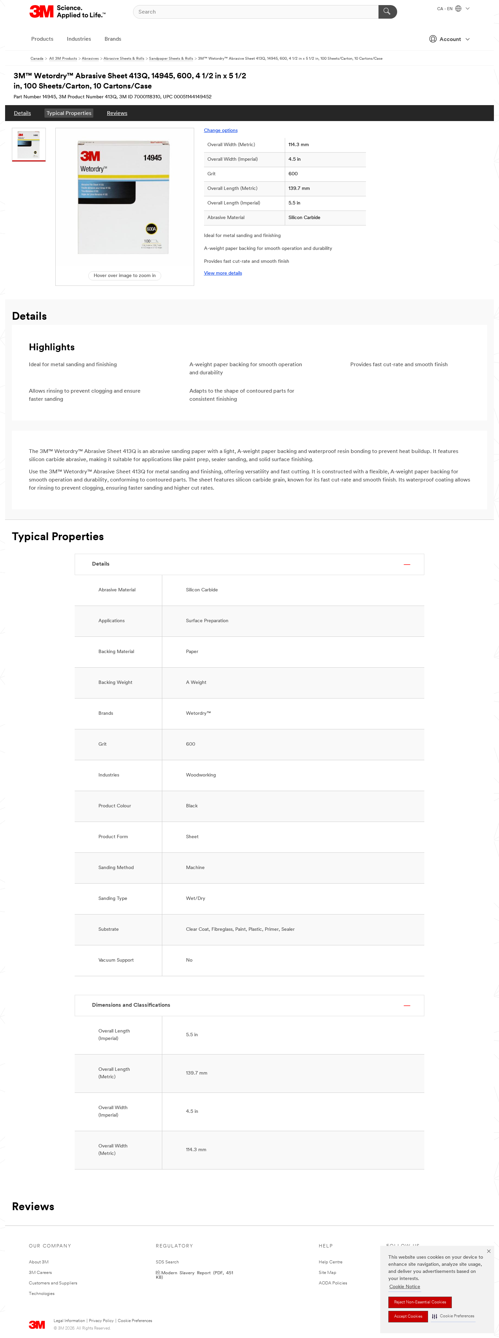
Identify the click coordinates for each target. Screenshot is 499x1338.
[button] (453, 1316)
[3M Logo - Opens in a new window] (68, 12)
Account (450, 39)
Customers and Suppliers (53, 1283)
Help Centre (331, 1262)
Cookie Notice (404, 1287)
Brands (113, 39)
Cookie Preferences (135, 1321)
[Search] (387, 12)
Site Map (327, 1273)
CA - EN (445, 9)
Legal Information (69, 1321)
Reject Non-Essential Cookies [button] (420, 1302)
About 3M (39, 1262)
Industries (79, 39)
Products (42, 39)
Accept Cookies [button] (408, 1317)
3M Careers (40, 1273)
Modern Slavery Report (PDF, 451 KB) (194, 1274)
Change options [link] (221, 130)
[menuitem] (22, 113)
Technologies (42, 1294)
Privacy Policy (101, 1321)
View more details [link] (223, 273)
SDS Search (167, 1262)
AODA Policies (333, 1283)
